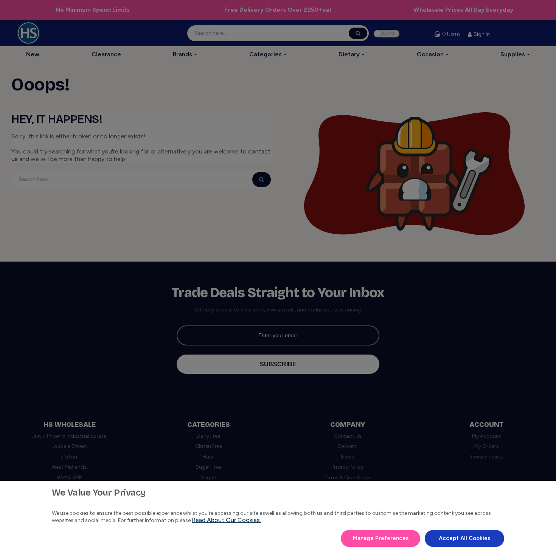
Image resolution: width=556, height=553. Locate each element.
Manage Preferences (380, 538)
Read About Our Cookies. (226, 520)
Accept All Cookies (464, 538)
